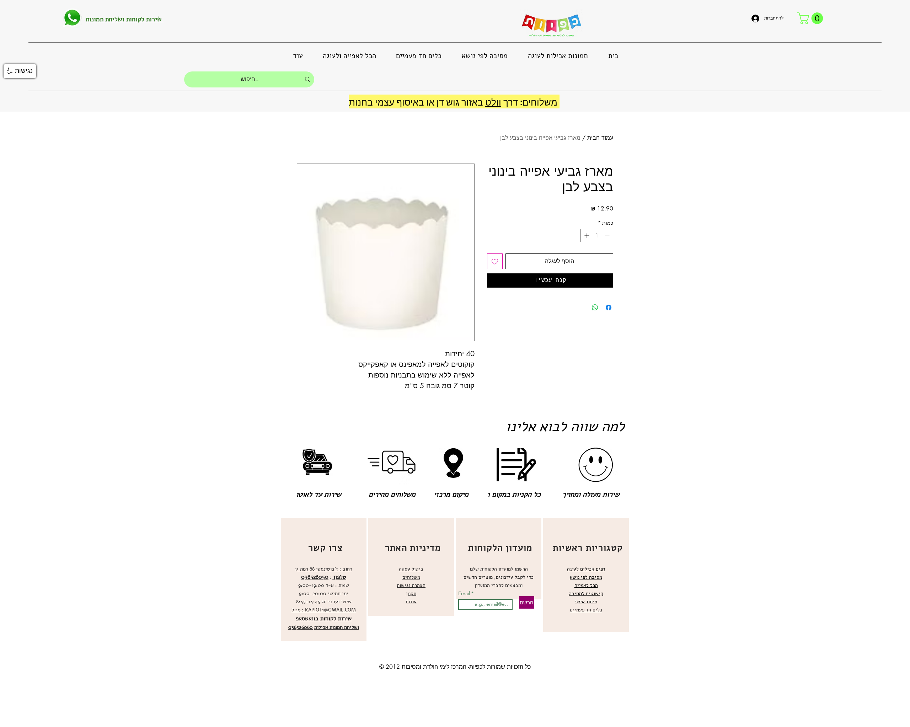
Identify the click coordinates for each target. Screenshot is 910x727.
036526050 (314, 577)
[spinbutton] (596, 235)
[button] (811, 18)
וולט (493, 101)
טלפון (339, 577)
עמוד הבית (600, 137)
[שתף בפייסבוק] (608, 307)
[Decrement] (607, 235)
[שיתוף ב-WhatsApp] (595, 307)
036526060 (300, 627)
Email (464, 593)
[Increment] (586, 235)
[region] (323, 579)
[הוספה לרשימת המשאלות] (495, 261)
